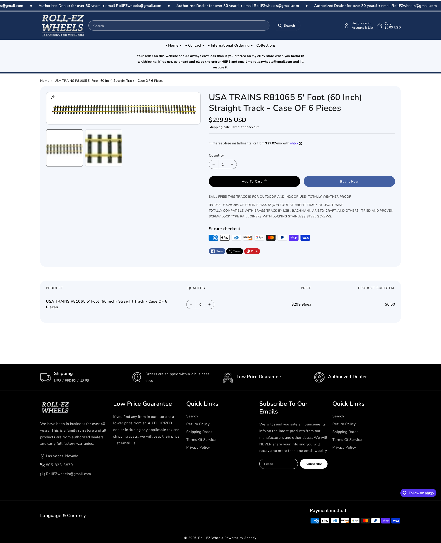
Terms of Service (201, 439)
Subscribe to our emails (283, 407)
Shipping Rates (199, 431)
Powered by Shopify (240, 538)
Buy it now (349, 181)
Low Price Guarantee (142, 404)
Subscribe (314, 464)
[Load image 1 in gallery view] (64, 147)
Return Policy (197, 424)
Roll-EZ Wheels (210, 538)
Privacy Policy (198, 447)
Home (44, 81)
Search (289, 25)
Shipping (216, 127)
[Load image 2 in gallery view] (103, 147)
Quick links (202, 404)
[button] (389, 26)
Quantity (216, 155)
